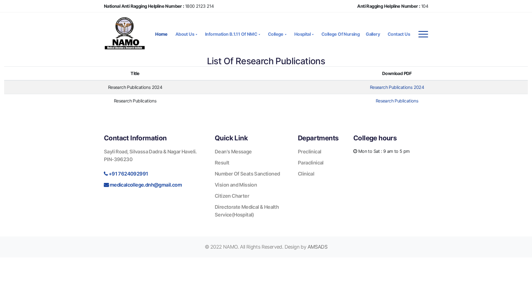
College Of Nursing (340, 34)
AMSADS (317, 247)
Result (222, 163)
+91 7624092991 (128, 174)
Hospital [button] (303, 34)
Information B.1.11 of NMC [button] (231, 34)
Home (161, 34)
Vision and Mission (236, 185)
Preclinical (309, 151)
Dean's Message (233, 151)
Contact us (399, 34)
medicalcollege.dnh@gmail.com (146, 185)
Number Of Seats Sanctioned (247, 174)
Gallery (373, 34)
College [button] (276, 34)
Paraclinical (311, 163)
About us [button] (185, 34)
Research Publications (397, 101)
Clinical (306, 174)
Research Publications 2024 (397, 87)
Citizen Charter (232, 196)
